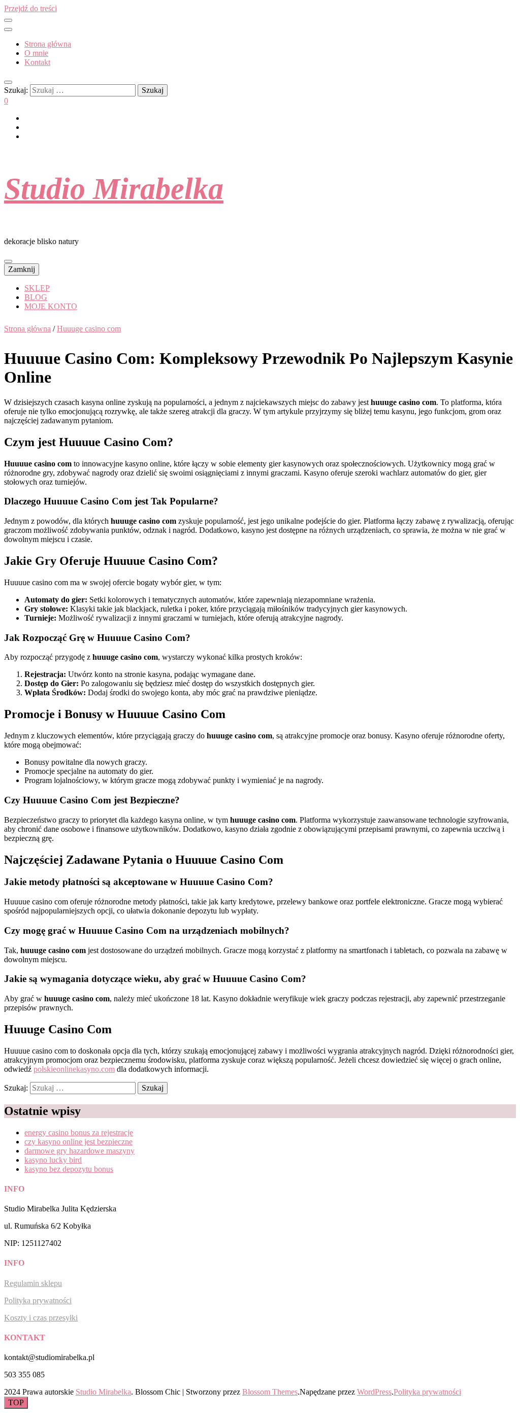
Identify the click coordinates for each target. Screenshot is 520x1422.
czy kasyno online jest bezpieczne (78, 1141)
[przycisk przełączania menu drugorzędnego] (8, 20)
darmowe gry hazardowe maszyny (79, 1150)
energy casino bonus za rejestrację (78, 1132)
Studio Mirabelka (113, 189)
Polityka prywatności (38, 1300)
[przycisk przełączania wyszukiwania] (8, 82)
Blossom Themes (270, 1391)
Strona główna (47, 44)
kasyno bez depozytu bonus (68, 1169)
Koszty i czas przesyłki (41, 1317)
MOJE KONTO (50, 306)
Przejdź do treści (30, 8)
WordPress (374, 1391)
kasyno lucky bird (53, 1160)
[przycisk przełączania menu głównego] (8, 261)
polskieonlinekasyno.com (74, 1069)
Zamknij (21, 269)
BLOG (35, 297)
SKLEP (37, 288)
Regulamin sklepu (33, 1283)
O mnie (36, 53)
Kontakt (37, 62)
